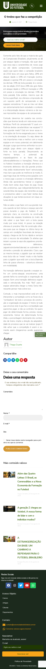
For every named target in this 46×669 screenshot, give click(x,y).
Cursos (5, 598)
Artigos (5, 603)
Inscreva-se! (22, 654)
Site (4, 432)
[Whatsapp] (33, 585)
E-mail (6, 424)
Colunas (5, 607)
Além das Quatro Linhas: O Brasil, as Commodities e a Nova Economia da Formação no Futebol (29, 481)
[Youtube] (27, 585)
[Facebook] (8, 585)
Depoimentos (8, 612)
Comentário (8, 392)
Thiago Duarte (15, 344)
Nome (6, 413)
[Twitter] (21, 585)
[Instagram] (14, 585)
